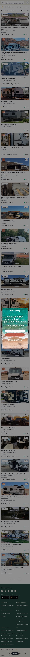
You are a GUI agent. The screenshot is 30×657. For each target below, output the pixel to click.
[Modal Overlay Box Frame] (15, 328)
